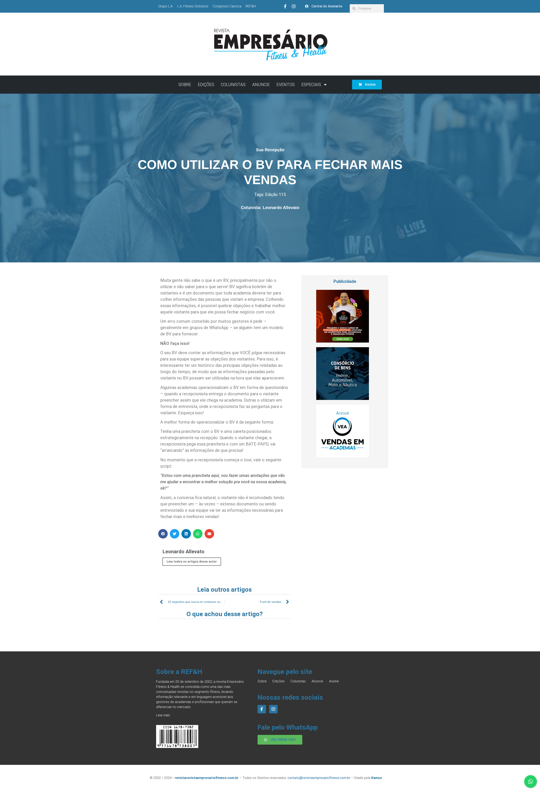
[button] (163, 534)
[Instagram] (293, 6)
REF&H (251, 6)
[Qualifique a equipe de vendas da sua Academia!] (342, 456)
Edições (206, 84)
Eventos (286, 84)
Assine (334, 681)
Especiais (311, 84)
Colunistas (233, 84)
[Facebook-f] (285, 6)
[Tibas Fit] (342, 341)
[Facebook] (262, 709)
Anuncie (261, 84)
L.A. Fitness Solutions (192, 6)
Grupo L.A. (165, 6)
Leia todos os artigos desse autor (192, 561)
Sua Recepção (270, 149)
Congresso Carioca (227, 6)
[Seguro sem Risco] (342, 399)
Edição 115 (275, 194)
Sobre (184, 84)
